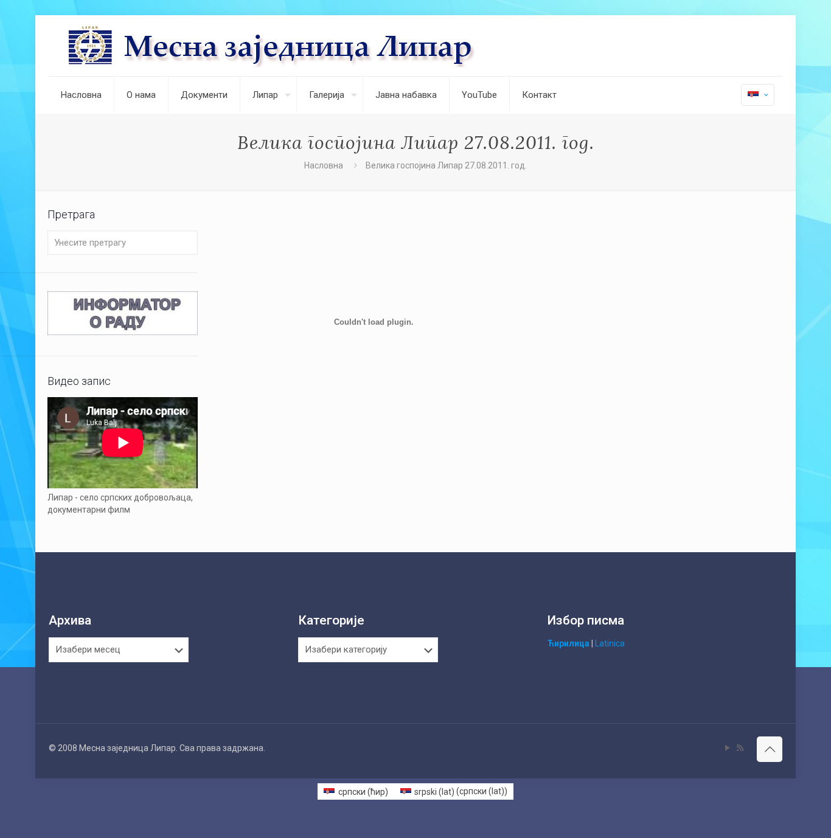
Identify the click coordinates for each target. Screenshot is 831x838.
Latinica (610, 643)
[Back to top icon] (769, 749)
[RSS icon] (740, 748)
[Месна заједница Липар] (317, 45)
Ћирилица (568, 643)
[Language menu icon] (757, 95)
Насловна (323, 165)
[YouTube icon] (727, 748)
